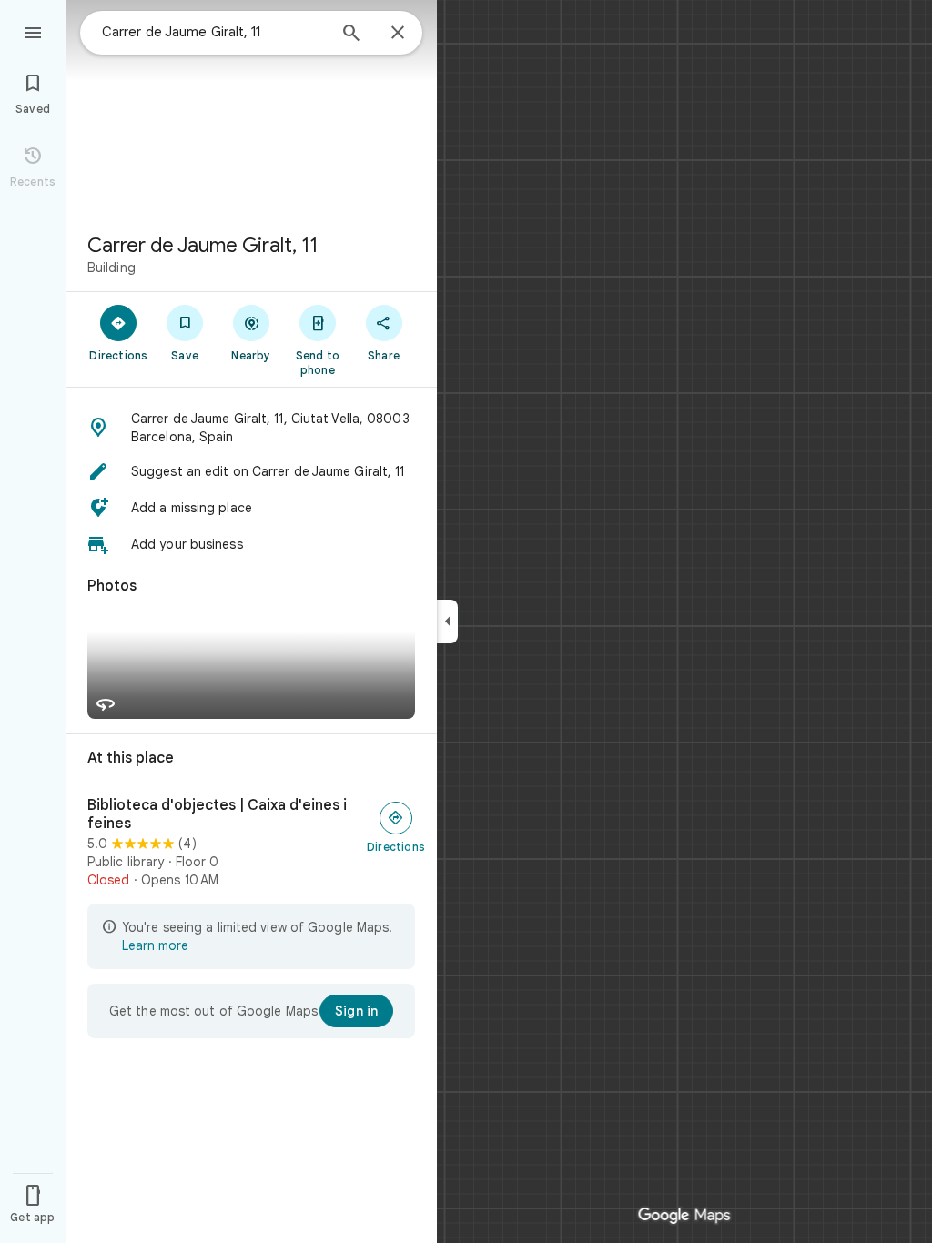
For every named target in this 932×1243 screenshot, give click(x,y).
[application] (466, 621)
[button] (251, 427)
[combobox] (214, 32)
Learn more (155, 945)
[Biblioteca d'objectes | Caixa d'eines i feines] (251, 843)
